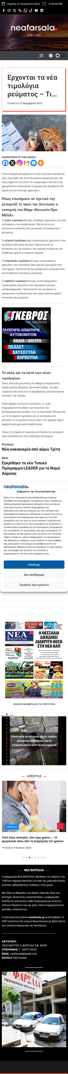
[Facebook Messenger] (33, 163)
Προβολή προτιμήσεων (34, 585)
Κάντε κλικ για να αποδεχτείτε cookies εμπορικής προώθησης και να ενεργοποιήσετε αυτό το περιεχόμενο (34, 740)
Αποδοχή (34, 564)
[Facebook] (5, 163)
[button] (8, 823)
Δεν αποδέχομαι (34, 574)
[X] (12, 163)
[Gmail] (26, 163)
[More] (41, 163)
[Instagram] (19, 163)
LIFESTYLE (11, 827)
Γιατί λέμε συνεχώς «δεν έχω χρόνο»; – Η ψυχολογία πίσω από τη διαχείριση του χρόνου (32, 839)
